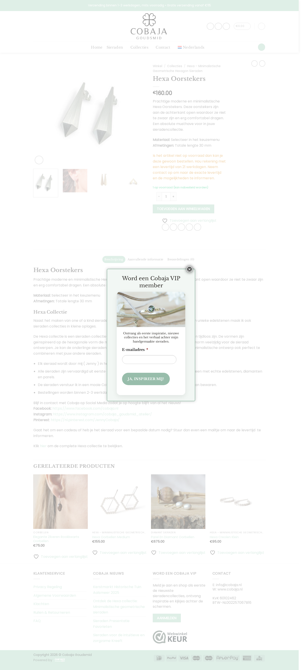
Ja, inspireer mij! (146, 379)
